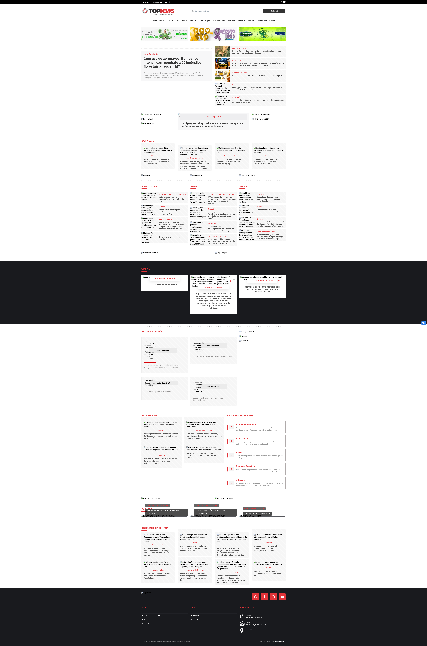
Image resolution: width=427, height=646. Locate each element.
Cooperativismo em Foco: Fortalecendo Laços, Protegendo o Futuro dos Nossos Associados (161, 366)
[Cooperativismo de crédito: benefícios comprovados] (198, 345)
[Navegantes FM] (246, 332)
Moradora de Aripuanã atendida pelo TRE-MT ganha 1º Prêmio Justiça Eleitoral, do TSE (262, 289)
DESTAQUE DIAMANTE (257, 513)
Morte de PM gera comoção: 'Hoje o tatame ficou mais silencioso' (170, 237)
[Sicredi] (164, 34)
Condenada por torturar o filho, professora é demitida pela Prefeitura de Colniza (267, 161)
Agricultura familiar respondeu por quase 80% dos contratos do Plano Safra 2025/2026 (221, 241)
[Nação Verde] (147, 123)
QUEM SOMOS (157, 2)
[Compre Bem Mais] (247, 175)
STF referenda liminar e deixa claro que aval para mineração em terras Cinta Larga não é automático (222, 200)
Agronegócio (158, 21)
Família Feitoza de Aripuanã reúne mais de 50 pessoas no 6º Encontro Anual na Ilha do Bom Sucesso (259, 484)
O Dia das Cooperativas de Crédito (157, 391)
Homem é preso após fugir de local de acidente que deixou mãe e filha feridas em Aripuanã (257, 443)
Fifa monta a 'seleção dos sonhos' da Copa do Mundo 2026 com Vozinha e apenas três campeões (270, 224)
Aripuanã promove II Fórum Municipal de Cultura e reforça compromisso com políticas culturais (160, 461)
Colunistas (182, 21)
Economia (194, 21)
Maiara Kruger (163, 350)
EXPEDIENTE (146, 2)
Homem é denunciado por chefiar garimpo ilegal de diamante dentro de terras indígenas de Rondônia (257, 52)
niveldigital (198, 620)
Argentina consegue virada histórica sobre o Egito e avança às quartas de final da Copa (270, 236)
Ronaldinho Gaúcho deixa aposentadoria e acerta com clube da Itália (268, 199)
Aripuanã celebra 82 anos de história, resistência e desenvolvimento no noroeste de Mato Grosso (204, 436)
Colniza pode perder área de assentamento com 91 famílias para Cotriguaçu (230, 161)
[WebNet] (145, 175)
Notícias (231, 21)
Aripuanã (170, 21)
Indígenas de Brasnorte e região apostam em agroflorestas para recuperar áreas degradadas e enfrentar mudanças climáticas (172, 225)
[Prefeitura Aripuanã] (213, 34)
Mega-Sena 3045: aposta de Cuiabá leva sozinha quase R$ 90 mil (267, 573)
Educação (205, 21)
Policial (241, 21)
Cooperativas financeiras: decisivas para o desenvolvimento (209, 399)
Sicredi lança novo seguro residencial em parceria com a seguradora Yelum (171, 211)
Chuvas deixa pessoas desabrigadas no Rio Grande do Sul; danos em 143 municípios (221, 228)
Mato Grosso (219, 21)
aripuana (197, 615)
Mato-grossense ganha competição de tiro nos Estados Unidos (171, 199)
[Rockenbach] (147, 119)
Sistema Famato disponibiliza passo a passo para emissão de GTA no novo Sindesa (157, 161)
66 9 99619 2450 (254, 617)
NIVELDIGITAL (279, 641)
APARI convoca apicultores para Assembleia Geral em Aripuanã (257, 75)
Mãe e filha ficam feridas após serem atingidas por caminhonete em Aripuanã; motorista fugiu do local (257, 429)
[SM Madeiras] (196, 175)
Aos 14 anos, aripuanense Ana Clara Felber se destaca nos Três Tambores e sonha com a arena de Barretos (258, 470)
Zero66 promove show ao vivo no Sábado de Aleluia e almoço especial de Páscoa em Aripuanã (161, 436)
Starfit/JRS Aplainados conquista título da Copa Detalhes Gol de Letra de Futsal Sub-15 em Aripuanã (257, 88)
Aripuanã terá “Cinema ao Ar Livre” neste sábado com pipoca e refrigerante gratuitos (258, 101)
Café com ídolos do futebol (164, 285)
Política (251, 21)
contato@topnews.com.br (258, 624)
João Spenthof (212, 346)
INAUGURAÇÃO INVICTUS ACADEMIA (210, 512)
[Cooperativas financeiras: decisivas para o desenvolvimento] (198, 386)
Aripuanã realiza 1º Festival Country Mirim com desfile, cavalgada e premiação (265, 548)
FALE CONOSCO (169, 2)
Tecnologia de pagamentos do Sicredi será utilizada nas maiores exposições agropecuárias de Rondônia (221, 215)
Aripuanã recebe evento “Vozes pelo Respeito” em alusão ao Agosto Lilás (157, 576)
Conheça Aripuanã (152, 615)
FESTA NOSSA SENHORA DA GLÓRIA (162, 512)
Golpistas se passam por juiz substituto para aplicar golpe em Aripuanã (259, 456)
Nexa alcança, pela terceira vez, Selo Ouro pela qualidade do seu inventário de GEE (193, 548)
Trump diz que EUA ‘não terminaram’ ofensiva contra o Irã (270, 210)
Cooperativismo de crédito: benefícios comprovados (213, 356)
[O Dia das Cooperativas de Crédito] (150, 383)
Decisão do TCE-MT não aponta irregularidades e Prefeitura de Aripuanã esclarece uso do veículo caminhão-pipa (258, 64)
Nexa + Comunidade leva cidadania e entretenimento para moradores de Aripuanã (201, 455)
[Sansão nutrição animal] (151, 114)
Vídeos (272, 21)
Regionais (262, 21)
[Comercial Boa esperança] (262, 34)
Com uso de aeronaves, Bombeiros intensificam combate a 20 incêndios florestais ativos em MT (172, 62)
